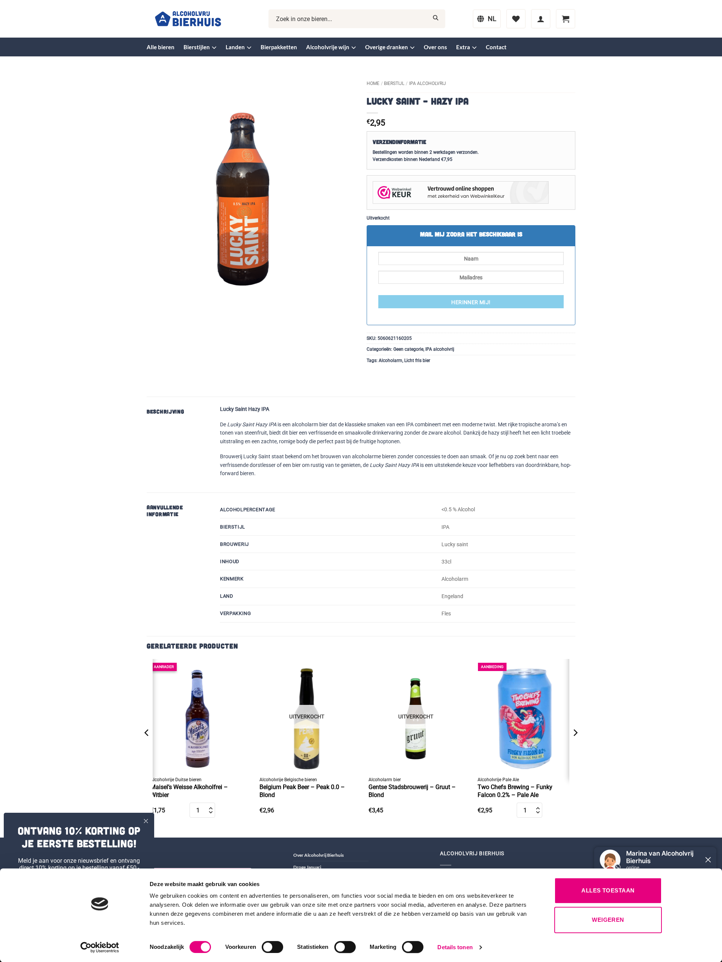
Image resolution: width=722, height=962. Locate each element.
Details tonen (454, 947)
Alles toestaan (607, 890)
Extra (463, 47)
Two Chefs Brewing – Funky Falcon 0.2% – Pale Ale (515, 790)
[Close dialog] (145, 821)
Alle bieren (160, 47)
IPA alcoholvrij (427, 83)
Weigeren (608, 920)
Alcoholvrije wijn (327, 47)
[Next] (575, 747)
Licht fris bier (417, 360)
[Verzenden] (435, 19)
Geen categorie (408, 349)
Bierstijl (394, 83)
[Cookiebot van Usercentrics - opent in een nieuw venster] (100, 947)
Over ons (435, 47)
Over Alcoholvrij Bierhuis (318, 855)
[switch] (272, 947)
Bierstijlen (197, 47)
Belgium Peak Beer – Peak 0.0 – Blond (302, 790)
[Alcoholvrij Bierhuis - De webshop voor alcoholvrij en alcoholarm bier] (188, 19)
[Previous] (147, 747)
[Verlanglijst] (516, 19)
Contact (496, 47)
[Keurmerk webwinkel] (461, 192)
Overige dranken (386, 47)
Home (373, 83)
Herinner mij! (470, 302)
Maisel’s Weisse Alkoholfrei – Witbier (189, 790)
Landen (235, 47)
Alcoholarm (390, 360)
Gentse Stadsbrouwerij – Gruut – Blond (412, 790)
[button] (541, 19)
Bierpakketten (279, 47)
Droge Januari (307, 867)
